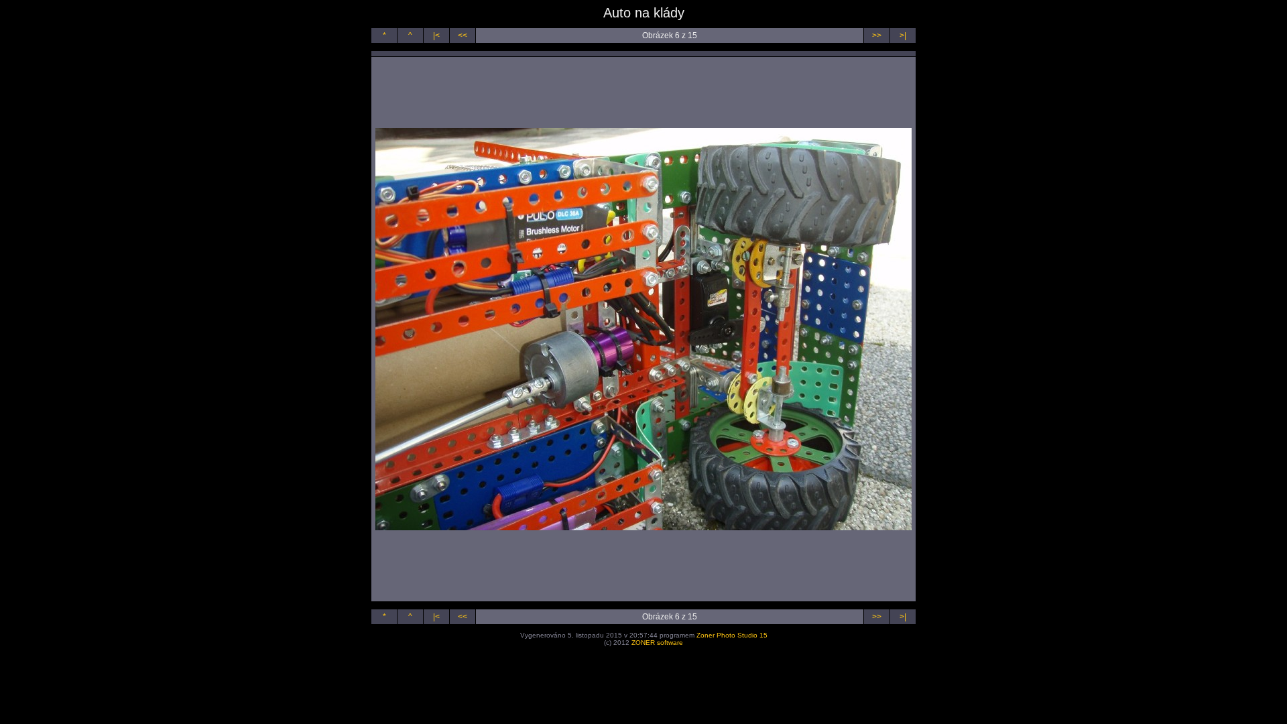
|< (436, 35)
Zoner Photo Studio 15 (732, 635)
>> (876, 35)
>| (903, 35)
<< (462, 35)
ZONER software (657, 642)
